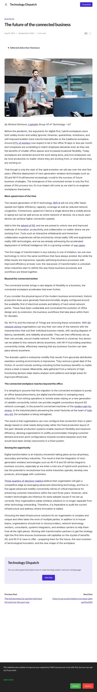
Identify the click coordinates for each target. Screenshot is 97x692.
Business (10, 19)
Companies (86, 5)
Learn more (8, 679)
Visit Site (49, 577)
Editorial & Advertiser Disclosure (25, 47)
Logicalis (33, 124)
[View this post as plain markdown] (86, 33)
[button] (6, 4)
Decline (88, 686)
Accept (75, 686)
